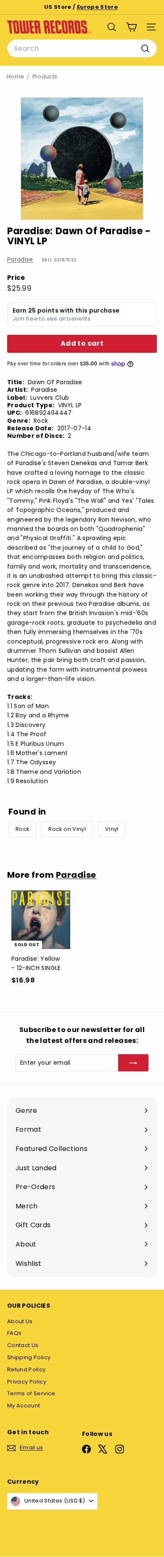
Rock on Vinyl (67, 829)
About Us (20, 1321)
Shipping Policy (28, 1357)
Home (15, 76)
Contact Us (23, 1345)
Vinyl (112, 829)
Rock (22, 829)
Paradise (20, 259)
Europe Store (97, 7)
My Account (23, 1406)
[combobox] (82, 48)
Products (45, 76)
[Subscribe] (133, 1062)
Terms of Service (31, 1393)
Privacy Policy (26, 1382)
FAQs (14, 1333)
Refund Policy (26, 1369)
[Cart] (131, 27)
